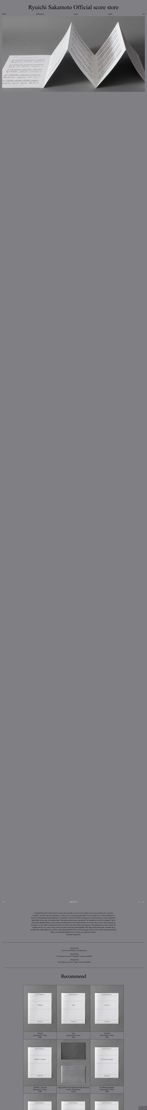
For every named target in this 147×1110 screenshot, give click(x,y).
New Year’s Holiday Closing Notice (74, 950)
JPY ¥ (143, 1108)
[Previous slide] (4, 902)
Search (110, 14)
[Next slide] (143, 902)
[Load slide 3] (73, 902)
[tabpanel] (73, 54)
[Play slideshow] (139, 902)
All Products (40, 14)
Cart (143, 14)
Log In (76, 14)
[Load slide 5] (77, 902)
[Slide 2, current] (72, 902)
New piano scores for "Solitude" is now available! (74, 956)
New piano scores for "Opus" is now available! (74, 962)
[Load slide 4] (75, 902)
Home (4, 14)
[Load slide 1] (70, 902)
